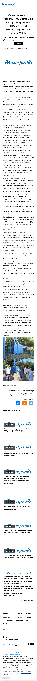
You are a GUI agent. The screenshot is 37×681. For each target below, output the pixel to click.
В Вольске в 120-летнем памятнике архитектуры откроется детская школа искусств (17, 508)
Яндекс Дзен (28, 395)
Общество (6, 630)
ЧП (27, 620)
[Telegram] (31, 403)
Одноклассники (16, 395)
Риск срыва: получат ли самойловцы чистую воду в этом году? (18, 430)
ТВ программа (8, 620)
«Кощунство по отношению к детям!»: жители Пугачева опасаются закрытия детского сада (18, 588)
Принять (5, 678)
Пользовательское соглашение (11, 654)
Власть (28, 613)
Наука (5, 623)
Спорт (5, 634)
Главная (6, 613)
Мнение (19, 618)
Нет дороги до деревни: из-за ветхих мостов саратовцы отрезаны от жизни (18, 556)
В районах (6, 618)
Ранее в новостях (25, 600)
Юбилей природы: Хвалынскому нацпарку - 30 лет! (16, 594)
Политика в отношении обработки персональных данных (18, 652)
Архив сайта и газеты (11, 640)
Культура (29, 618)
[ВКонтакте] (19, 403)
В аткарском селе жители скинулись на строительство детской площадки (18, 577)
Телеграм (20, 393)
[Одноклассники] (25, 403)
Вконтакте (29, 393)
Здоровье (19, 620)
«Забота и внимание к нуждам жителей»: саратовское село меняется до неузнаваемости (18, 453)
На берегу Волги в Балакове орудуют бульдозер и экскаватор (18, 582)
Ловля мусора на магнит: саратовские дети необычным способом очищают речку (18, 532)
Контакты (6, 637)
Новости (18, 43)
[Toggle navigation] (33, 4)
